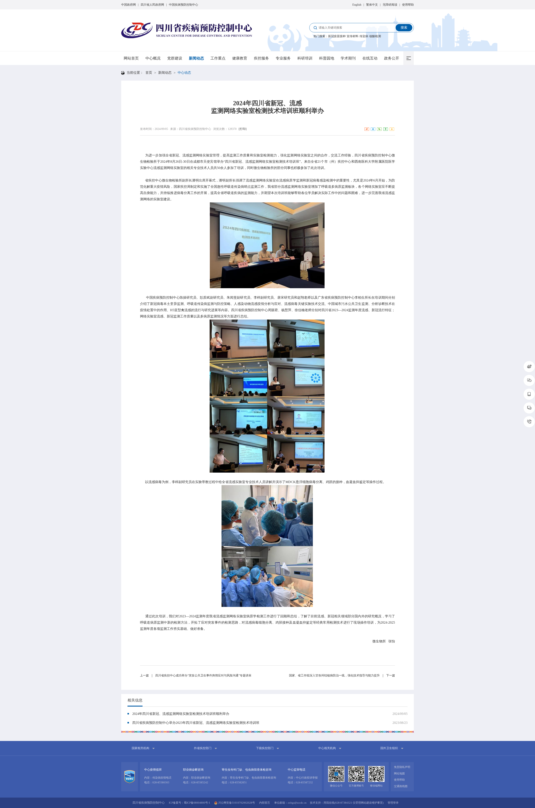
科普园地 (326, 58)
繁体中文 (372, 4)
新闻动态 (196, 58)
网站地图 (399, 773)
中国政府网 (128, 4)
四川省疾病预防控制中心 (195, 129)
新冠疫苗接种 (337, 36)
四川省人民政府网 (152, 4)
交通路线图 (401, 786)
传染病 (363, 36)
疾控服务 (261, 58)
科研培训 (304, 58)
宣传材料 (352, 36)
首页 (148, 72)
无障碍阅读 (390, 4)
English (356, 4)
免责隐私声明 (402, 767)
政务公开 (391, 58)
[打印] (243, 129)
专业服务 (283, 58)
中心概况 (152, 58)
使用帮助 (408, 4)
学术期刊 (348, 58)
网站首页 (131, 58)
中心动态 (184, 72)
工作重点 (217, 58)
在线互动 (369, 58)
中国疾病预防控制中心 (183, 4)
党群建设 (174, 58)
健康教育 (239, 58)
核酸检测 (375, 36)
